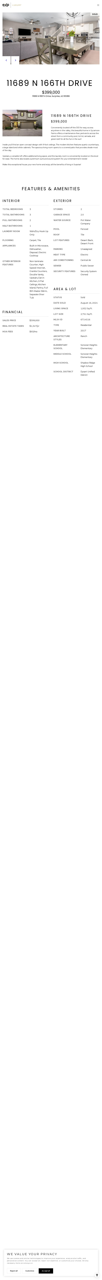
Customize (29, 1271)
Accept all (46, 1271)
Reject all (14, 1271)
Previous (6, 60)
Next (15, 60)
